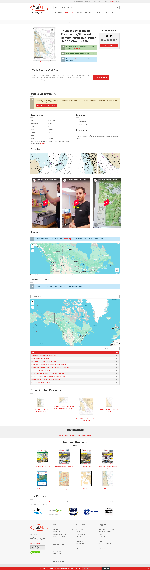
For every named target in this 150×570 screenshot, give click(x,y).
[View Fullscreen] (32, 250)
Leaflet (118, 273)
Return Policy (102, 546)
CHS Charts (86, 489)
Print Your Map (100, 77)
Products (68, 12)
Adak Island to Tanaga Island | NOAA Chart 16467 (44, 355)
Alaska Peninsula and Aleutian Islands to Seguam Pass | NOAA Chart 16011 (50, 367)
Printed (44, 22)
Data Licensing (57, 551)
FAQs (100, 534)
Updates (101, 541)
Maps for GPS (56, 529)
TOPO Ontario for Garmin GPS (42, 466)
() (112, 1)
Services (78, 12)
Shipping (78, 546)
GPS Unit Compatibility (104, 531)
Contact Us (102, 548)
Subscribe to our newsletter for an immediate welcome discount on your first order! (60, 568)
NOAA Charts (107, 489)
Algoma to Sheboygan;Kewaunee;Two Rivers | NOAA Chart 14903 (48, 376)
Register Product (80, 534)
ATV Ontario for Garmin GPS (86, 466)
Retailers (88, 12)
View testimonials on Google (66, 435)
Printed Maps (56, 531)
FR (118, 1)
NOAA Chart (50, 22)
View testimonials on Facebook (83, 435)
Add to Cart (108, 45)
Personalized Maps (58, 549)
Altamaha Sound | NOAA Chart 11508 (40, 382)
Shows (78, 539)
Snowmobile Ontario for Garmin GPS (64, 466)
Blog (77, 548)
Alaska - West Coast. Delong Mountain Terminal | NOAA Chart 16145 (48, 364)
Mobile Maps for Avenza (59, 534)
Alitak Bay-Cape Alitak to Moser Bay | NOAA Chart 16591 (45, 379)
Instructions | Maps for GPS (106, 529)
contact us (42, 143)
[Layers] (117, 270)
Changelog (102, 536)
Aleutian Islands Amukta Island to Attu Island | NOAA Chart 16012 (48, 373)
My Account (105, 1)
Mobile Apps (56, 556)
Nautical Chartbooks (42, 489)
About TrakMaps (80, 529)
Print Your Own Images (59, 539)
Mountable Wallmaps (59, 536)
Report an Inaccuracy (105, 543)
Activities (58, 12)
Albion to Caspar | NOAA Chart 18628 (40, 370)
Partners (78, 536)
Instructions (109, 12)
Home (33, 22)
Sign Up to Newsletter (82, 543)
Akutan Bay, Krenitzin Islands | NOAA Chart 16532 (43, 361)
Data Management (58, 553)
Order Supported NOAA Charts (46, 105)
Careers (78, 550)
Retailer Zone (97, 1)
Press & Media (79, 541)
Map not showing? (44, 61)
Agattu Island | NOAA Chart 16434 (40, 358)
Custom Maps (64, 489)
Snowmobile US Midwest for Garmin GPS (108, 467)
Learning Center (103, 539)
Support (98, 12)
